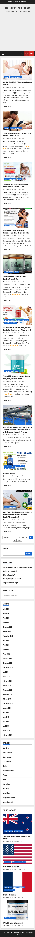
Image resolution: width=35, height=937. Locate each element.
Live (31, 53)
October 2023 (7, 699)
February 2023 (7, 735)
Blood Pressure (7, 752)
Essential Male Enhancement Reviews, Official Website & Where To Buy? (17, 172)
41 (27, 537)
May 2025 (6, 645)
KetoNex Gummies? (9, 575)
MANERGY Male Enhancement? (12, 579)
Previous (6, 537)
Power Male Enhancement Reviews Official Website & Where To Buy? (17, 121)
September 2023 (8, 703)
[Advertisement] (17, 31)
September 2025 (8, 636)
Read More (8, 106)
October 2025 (7, 631)
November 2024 (7, 663)
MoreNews (29, 932)
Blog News (6, 748)
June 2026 (6, 613)
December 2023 (7, 690)
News (6, 422)
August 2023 (7, 708)
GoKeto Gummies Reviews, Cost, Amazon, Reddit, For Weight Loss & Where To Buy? (17, 315)
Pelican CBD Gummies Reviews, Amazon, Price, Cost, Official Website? (17, 364)
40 (23, 537)
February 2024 (7, 681)
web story (6, 788)
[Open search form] (22, 54)
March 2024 (6, 676)
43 (14, 540)
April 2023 (6, 726)
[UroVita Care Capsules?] (17, 854)
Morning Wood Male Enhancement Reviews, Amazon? (17, 70)
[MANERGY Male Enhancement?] (17, 910)
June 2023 (6, 717)
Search (5, 548)
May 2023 (6, 721)
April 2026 (6, 622)
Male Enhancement (15, 77)
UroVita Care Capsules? (10, 571)
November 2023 (7, 694)
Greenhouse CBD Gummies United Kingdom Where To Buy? (17, 264)
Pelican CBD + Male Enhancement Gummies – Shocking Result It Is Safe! (17, 218)
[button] (3, 54)
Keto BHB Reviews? (17, 461)
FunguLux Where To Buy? (10, 583)
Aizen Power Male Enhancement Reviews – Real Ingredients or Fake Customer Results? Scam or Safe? (17, 500)
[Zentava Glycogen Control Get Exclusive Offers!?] (17, 824)
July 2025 (6, 640)
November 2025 (7, 627)
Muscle (5, 775)
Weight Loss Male (10, 320)
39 (19, 537)
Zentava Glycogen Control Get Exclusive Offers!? (17, 567)
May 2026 (6, 618)
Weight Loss (25, 320)
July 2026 (6, 609)
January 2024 (7, 685)
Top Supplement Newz (17, 8)
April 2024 (6, 672)
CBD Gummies (9, 271)
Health (7, 77)
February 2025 (7, 658)
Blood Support (7, 757)
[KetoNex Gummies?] (17, 882)
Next (19, 540)
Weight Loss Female (10, 322)
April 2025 (6, 649)
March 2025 (6, 654)
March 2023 (6, 730)
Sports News (6, 784)
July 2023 (6, 712)
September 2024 (8, 667)
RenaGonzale (7, 87)
